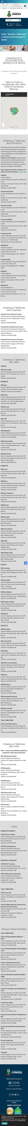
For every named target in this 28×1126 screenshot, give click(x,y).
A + (5, 6)
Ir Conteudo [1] (16, 4)
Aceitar (4, 1123)
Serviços (11, 34)
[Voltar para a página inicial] (14, 17)
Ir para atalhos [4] (19, 8)
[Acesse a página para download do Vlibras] (25, 6)
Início (3, 34)
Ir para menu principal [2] (15, 6)
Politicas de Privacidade (14, 1085)
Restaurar (5, 8)
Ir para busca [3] (12, 8)
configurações (21, 1120)
